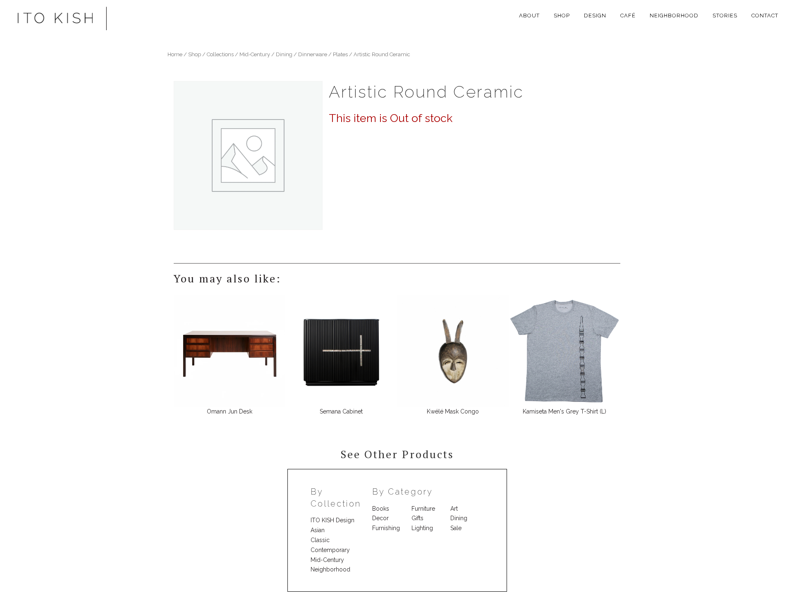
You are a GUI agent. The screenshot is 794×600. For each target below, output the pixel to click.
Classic (320, 540)
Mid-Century (327, 560)
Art (454, 508)
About (529, 15)
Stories (725, 15)
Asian (318, 530)
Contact (764, 15)
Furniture (423, 508)
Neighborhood (674, 15)
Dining (458, 518)
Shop (562, 15)
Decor (380, 518)
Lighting (422, 528)
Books (380, 508)
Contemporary (330, 550)
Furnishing (386, 528)
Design (595, 15)
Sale (456, 528)
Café (628, 15)
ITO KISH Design (332, 520)
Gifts (417, 518)
